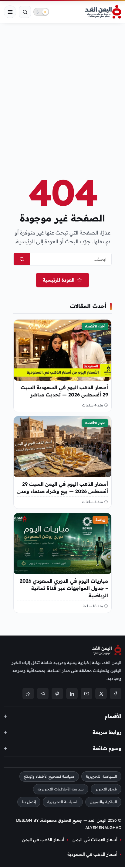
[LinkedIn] (72, 693)
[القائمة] (10, 11)
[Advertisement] (62, 89)
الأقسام (113, 716)
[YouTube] (86, 693)
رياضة (100, 520)
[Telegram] (43, 693)
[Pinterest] (57, 693)
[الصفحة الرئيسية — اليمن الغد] (103, 12)
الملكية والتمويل (103, 802)
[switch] (41, 12)
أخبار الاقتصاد (95, 326)
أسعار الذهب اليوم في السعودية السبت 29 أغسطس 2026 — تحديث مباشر (64, 391)
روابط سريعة (107, 732)
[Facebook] (115, 693)
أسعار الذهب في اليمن (43, 839)
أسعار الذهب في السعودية (92, 854)
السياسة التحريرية (101, 776)
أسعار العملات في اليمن (95, 839)
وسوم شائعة (107, 748)
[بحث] (25, 12)
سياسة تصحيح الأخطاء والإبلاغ (49, 776)
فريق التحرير (106, 789)
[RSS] (28, 693)
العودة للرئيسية (58, 280)
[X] (101, 693)
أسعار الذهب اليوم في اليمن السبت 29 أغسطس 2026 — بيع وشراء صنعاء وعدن (62, 488)
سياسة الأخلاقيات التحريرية (61, 789)
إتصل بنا (29, 802)
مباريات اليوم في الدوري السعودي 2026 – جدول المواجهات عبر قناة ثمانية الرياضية (64, 588)
